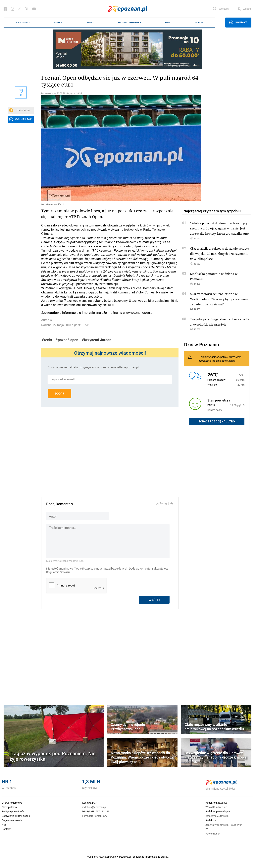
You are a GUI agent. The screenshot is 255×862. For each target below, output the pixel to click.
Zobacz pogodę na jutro (217, 421)
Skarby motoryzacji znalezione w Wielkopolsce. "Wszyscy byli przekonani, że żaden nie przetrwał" (219, 299)
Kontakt (241, 22)
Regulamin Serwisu (58, 572)
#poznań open (67, 340)
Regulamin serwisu (12, 820)
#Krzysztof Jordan (96, 340)
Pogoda (58, 22)
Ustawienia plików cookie (16, 815)
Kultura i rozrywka (129, 22)
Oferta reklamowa (12, 802)
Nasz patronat (10, 807)
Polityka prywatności (13, 811)
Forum (199, 22)
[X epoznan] (27, 9)
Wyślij (154, 600)
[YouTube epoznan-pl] (34, 9)
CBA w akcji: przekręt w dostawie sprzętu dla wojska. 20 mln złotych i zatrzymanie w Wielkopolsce (219, 253)
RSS (4, 824)
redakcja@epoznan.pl (94, 807)
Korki (168, 22)
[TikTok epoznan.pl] (20, 9)
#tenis (47, 340)
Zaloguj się (166, 503)
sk (51, 320)
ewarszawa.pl (123, 856)
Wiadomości (22, 22)
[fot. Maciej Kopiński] (109, 148)
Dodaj (59, 393)
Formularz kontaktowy (94, 815)
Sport (90, 22)
